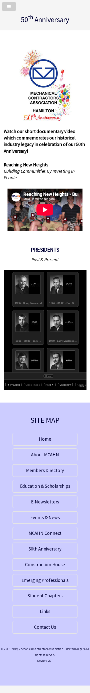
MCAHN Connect (45, 533)
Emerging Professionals (45, 580)
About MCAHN (45, 455)
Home (45, 439)
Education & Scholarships (45, 486)
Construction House (45, 564)
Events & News (45, 517)
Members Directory (45, 470)
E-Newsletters (45, 502)
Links (45, 611)
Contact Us (45, 627)
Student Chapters (45, 596)
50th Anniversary (44, 549)
